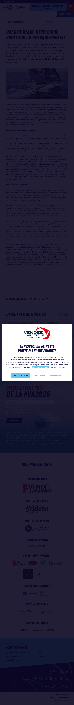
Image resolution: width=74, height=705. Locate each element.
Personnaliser (56, 375)
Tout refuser (39, 375)
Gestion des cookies (40, 367)
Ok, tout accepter (21, 375)
